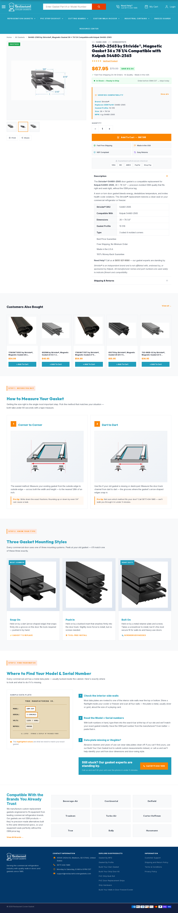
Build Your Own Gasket (109, 867)
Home (9, 37)
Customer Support (153, 858)
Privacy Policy (151, 871)
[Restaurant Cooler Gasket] (21, 6)
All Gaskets (20, 37)
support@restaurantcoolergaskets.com (74, 873)
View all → (166, 306)
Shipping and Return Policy (156, 862)
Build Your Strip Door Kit (109, 871)
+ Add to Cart (22, 364)
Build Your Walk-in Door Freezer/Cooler (116, 890)
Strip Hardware (105, 885)
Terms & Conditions (153, 867)
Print (14, 138)
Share (26, 138)
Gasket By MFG (105, 858)
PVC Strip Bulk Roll (107, 876)
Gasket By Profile (106, 862)
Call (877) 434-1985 (155, 766)
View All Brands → (15, 837)
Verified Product (110, 61)
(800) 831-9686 (122, 260)
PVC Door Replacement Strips (112, 880)
